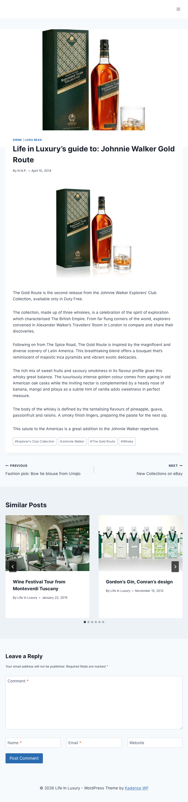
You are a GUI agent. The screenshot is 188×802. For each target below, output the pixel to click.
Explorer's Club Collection (34, 441)
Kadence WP (137, 788)
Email (74, 742)
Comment (18, 681)
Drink (17, 140)
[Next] (175, 566)
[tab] (85, 622)
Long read (33, 140)
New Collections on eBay (159, 470)
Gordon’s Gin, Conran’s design (139, 582)
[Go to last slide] (13, 566)
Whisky (127, 441)
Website (136, 742)
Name (15, 742)
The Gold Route (102, 441)
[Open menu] (178, 9)
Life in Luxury (27, 597)
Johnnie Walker (72, 441)
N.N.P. (22, 170)
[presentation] (47, 543)
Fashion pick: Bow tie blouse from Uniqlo (43, 470)
